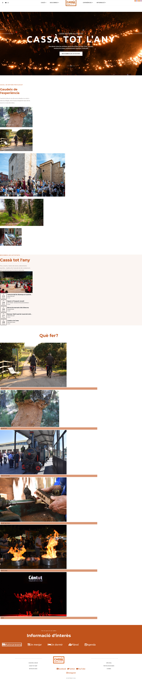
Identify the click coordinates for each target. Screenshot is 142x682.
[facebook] (2, 2)
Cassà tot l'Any (33, 665)
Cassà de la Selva (33, 662)
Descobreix (54, 2)
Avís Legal (109, 662)
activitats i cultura (10, 194)
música (4, 243)
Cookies (109, 668)
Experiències (87, 2)
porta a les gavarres (10, 223)
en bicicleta (6, 148)
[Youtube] (6, 2)
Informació (101, 2)
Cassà (43, 2)
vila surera (6, 124)
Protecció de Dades (109, 665)
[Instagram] (8, 2)
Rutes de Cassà (33, 668)
